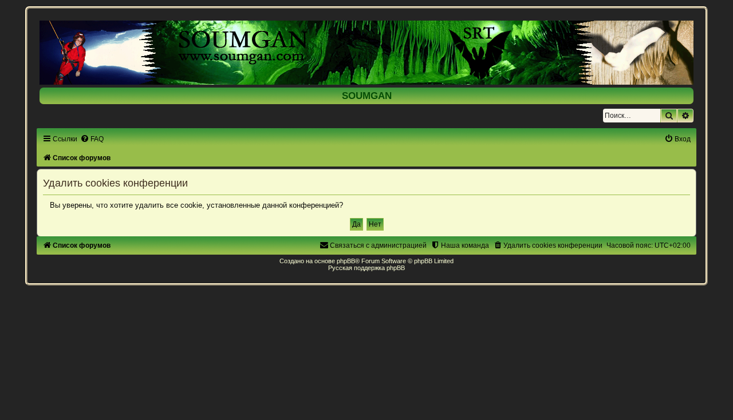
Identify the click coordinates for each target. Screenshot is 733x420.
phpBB (346, 260)
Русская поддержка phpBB (366, 267)
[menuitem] (92, 139)
